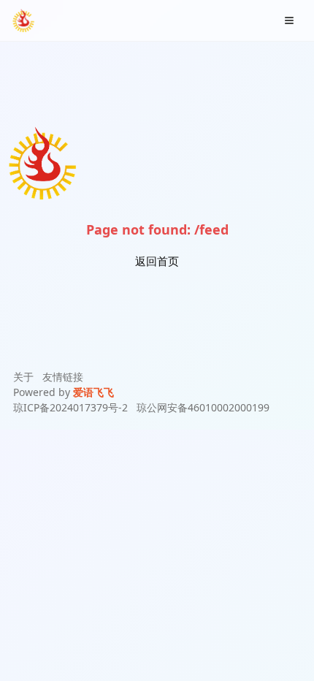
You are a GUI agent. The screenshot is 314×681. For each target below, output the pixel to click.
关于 (23, 377)
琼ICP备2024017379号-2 (70, 407)
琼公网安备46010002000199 (203, 407)
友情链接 (62, 377)
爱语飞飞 (93, 392)
